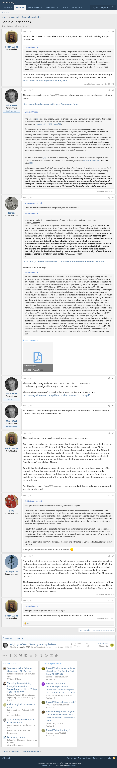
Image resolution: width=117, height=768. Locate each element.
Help (109, 758)
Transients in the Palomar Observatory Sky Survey (19, 669)
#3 (113, 197)
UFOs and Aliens (14, 679)
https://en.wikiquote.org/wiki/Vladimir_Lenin (45, 80)
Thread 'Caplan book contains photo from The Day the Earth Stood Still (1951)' (60, 670)
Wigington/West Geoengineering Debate (33, 644)
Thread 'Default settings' (57, 730)
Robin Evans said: (32, 203)
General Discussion (15, 745)
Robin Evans (9, 26)
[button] (12, 7)
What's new (34, 7)
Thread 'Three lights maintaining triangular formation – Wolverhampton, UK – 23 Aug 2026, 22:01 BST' (60, 688)
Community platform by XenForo (58, 763)
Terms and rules (84, 758)
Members (50, 7)
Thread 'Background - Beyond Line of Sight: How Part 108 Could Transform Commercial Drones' (60, 716)
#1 (113, 31)
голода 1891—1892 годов (47, 124)
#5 (113, 406)
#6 (113, 433)
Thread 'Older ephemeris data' (60, 701)
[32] (37, 119)
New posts (5, 12)
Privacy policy (99, 758)
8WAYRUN (71, 765)
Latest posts (10, 663)
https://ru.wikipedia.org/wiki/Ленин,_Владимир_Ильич (51, 104)
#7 (113, 495)
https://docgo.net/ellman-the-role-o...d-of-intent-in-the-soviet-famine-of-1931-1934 (64, 261)
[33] (59, 124)
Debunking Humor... (17, 737)
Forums (20, 7)
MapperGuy (104, 646)
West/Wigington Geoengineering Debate (47, 647)
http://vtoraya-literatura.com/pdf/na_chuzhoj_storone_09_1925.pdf (56, 395)
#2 (113, 90)
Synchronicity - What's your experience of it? (20, 721)
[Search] (113, 7)
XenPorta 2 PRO (47, 765)
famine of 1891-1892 (91, 160)
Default (7, 758)
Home (7, 7)
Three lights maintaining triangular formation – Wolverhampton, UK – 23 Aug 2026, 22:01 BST (22, 687)
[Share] (109, 31)
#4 (113, 378)
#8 (113, 556)
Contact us (71, 758)
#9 (113, 600)
